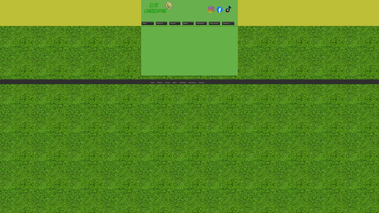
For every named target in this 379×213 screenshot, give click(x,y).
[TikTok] (228, 10)
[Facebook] (220, 10)
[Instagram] (211, 10)
